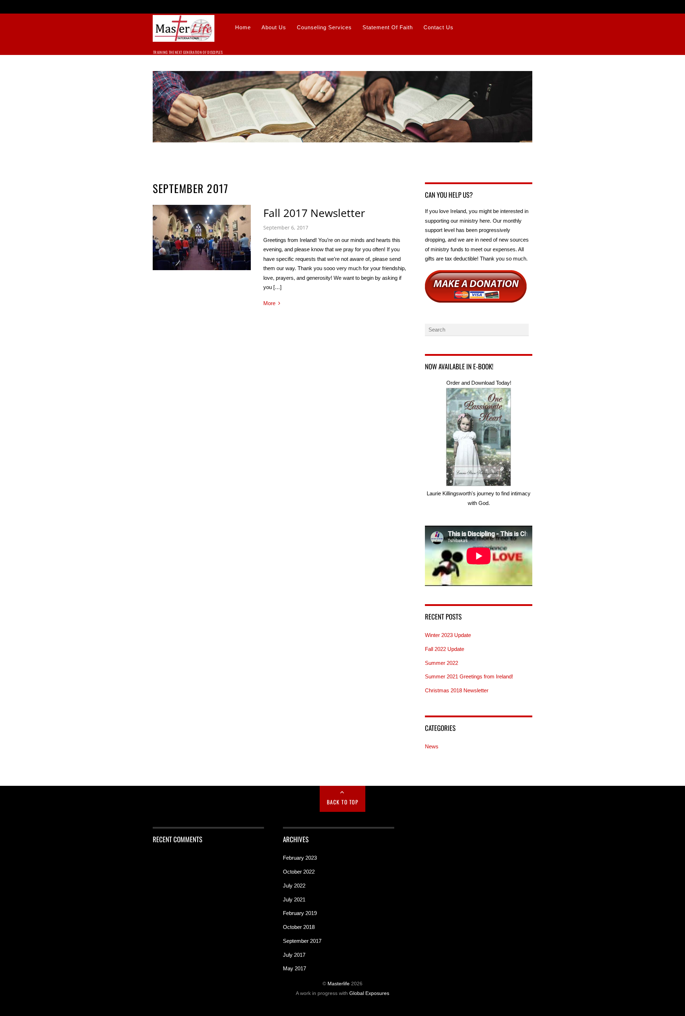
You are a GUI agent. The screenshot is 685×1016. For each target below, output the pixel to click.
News (431, 746)
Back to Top (343, 802)
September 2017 (302, 941)
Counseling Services (324, 27)
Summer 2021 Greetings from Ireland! (469, 676)
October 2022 (299, 872)
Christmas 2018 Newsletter (456, 690)
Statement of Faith (387, 27)
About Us (274, 27)
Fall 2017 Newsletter (314, 213)
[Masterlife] (183, 37)
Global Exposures (369, 993)
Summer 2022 (441, 663)
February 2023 (300, 858)
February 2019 (300, 913)
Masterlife (339, 983)
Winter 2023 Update (448, 635)
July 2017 (294, 955)
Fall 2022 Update (444, 649)
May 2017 (294, 968)
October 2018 (299, 927)
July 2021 (294, 899)
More (269, 303)
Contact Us (438, 27)
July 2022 (294, 886)
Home (243, 27)
